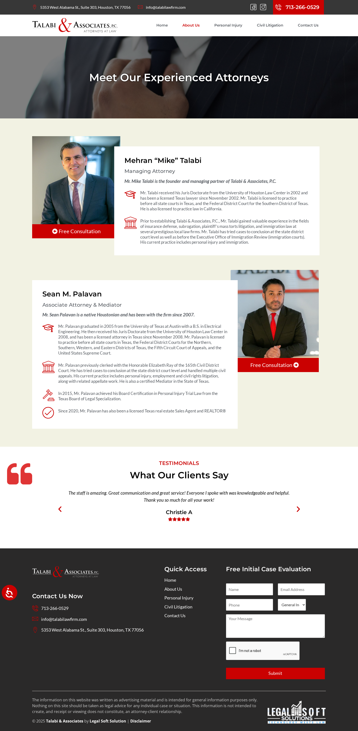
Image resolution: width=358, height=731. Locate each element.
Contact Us (308, 25)
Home (162, 25)
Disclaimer (140, 721)
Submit (275, 673)
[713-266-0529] (278, 7)
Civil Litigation (270, 25)
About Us (191, 25)
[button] (60, 509)
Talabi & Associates (64, 721)
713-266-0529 (302, 7)
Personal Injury (228, 25)
